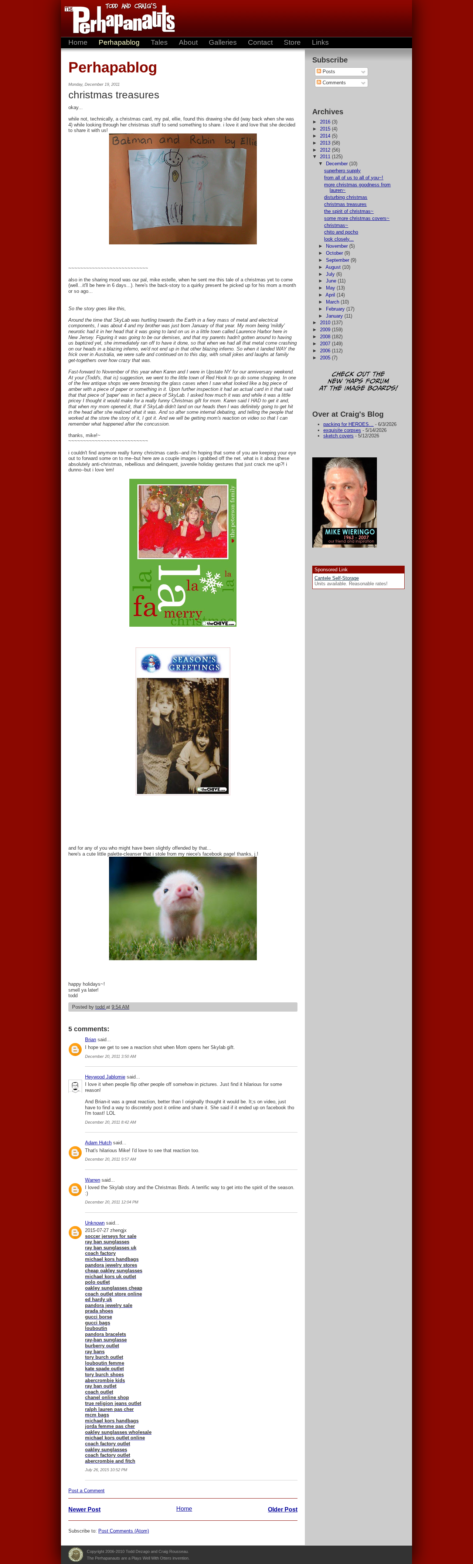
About (188, 42)
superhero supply (342, 170)
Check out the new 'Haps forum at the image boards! (358, 382)
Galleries (223, 42)
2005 (326, 357)
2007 (326, 343)
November (337, 246)
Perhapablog (119, 42)
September (338, 260)
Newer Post (84, 1509)
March (333, 302)
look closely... (339, 239)
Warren (92, 1180)
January (335, 316)
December (337, 163)
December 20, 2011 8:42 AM (110, 1122)
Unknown (95, 1223)
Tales (159, 42)
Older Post (282, 1509)
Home (78, 42)
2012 (326, 150)
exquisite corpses (342, 430)
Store (292, 42)
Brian (90, 1039)
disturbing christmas (345, 197)
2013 (326, 143)
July (331, 274)
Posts (328, 71)
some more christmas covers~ (356, 218)
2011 (326, 156)
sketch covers (338, 436)
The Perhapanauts (116, 18)
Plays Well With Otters (75, 1554)
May (331, 288)
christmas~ (336, 225)
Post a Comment (86, 1490)
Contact (260, 42)
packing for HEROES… (348, 424)
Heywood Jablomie (105, 1077)
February (336, 309)
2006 (326, 350)
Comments (333, 82)
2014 (326, 136)
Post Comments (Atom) (123, 1531)
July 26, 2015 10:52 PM (106, 1469)
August (334, 267)
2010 (326, 322)
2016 (326, 122)
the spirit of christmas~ (349, 211)
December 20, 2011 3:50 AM (110, 1056)
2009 (326, 329)
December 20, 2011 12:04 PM (111, 1202)
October (335, 253)
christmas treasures (345, 204)
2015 (326, 129)
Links (320, 42)
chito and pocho (341, 232)
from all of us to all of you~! (353, 177)
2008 (326, 336)
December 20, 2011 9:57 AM (110, 1159)
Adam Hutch (98, 1142)
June (332, 281)
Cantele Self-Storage (336, 578)
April (331, 295)
